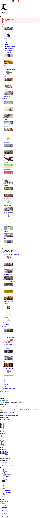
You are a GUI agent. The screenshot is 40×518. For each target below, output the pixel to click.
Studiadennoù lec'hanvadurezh (9, 388)
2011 (19, 409)
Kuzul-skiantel (6, 65)
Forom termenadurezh (8, 344)
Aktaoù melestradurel (8, 89)
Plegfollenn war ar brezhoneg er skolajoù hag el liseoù (8, 447)
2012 (21, 409)
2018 (32, 409)
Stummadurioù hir (7, 169)
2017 (30, 409)
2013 (23, 409)
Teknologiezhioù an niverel (10, 48)
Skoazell (7, 224)
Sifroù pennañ (6, 112)
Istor (5, 105)
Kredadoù (3, 508)
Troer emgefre (6, 361)
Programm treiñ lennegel (8, 212)
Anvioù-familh (6, 132)
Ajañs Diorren (8, 52)
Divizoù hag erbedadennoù (10, 69)
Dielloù (7, 348)
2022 (1, 410)
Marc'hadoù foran (7, 96)
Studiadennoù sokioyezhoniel (9, 380)
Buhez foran (6, 384)
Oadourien (6, 155)
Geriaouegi (6, 386)
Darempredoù (6, 324)
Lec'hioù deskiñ (7, 142)
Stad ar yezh (6, 119)
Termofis (5, 333)
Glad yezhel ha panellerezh (10, 46)
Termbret (7, 44)
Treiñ (5, 238)
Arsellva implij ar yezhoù (10, 50)
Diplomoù (6, 162)
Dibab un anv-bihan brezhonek (9, 281)
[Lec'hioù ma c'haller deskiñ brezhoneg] (8, 140)
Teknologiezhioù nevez (8, 274)
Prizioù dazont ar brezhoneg (9, 301)
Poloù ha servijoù (7, 38)
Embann (5, 267)
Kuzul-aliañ (6, 76)
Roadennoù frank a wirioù (8, 375)
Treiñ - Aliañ (8, 42)
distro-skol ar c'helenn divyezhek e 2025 (11, 406)
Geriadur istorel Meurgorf (8, 368)
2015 (26, 409)
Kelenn (5, 382)
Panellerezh (6, 231)
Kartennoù (6, 317)
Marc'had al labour (7, 205)
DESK (7, 222)
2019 (34, 409)
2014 (24, 409)
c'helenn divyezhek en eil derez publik (12, 415)
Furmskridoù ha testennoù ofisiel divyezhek (11, 254)
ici (7, 21)
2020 (36, 409)
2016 (28, 409)
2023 (3, 410)
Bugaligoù (6, 185)
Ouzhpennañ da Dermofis (10, 337)
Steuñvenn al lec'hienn (5, 505)
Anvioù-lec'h (6, 126)
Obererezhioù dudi (7, 198)
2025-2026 (7, 419)
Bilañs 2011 (2, 431)
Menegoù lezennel (5, 510)
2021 (38, 409)
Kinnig (5, 310)
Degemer (3, 503)
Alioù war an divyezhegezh (8, 294)
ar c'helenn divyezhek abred (9, 412)
